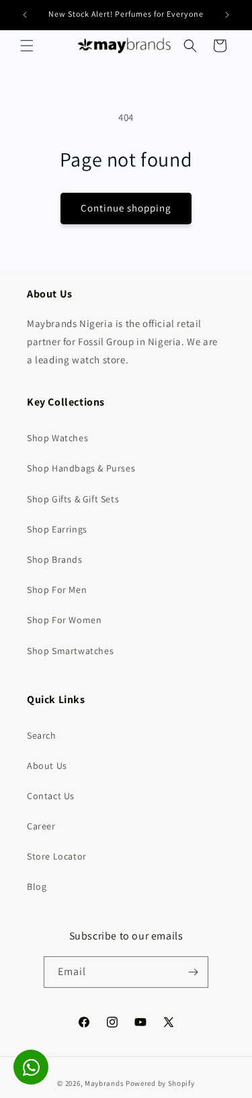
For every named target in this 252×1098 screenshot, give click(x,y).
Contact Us (51, 796)
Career (41, 826)
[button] (27, 45)
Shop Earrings (57, 529)
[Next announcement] (227, 15)
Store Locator (57, 856)
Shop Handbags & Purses (81, 468)
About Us (47, 766)
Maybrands (104, 1083)
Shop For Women (64, 620)
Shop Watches (57, 438)
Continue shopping (126, 207)
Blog (36, 886)
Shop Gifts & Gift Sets (73, 499)
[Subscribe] (193, 972)
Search (41, 735)
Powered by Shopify (160, 1083)
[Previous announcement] (25, 15)
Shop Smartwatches (70, 651)
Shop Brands (55, 559)
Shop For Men (57, 590)
